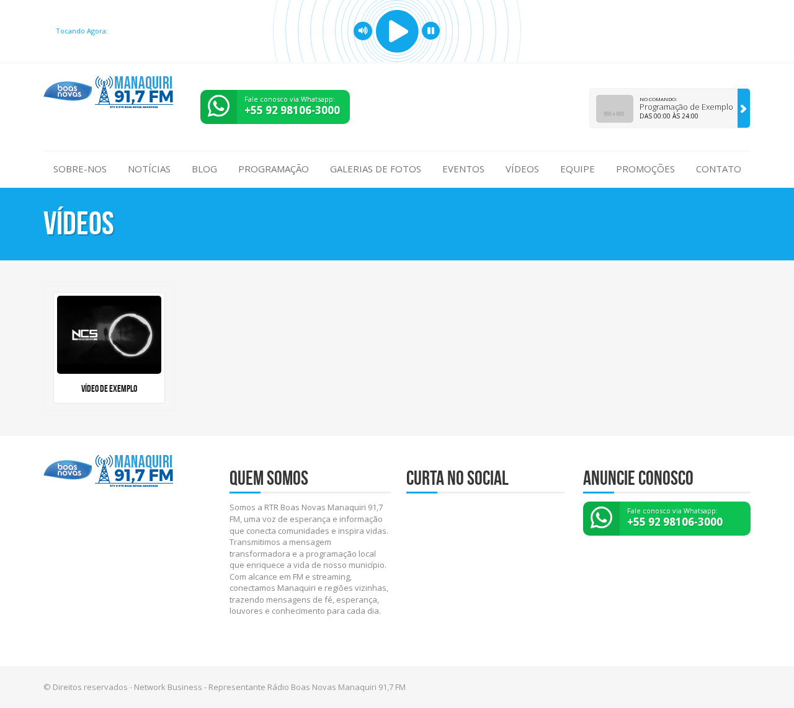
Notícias (149, 168)
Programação (273, 168)
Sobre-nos (80, 168)
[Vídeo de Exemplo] (109, 335)
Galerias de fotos (375, 168)
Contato (718, 168)
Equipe (577, 168)
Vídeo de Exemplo (109, 388)
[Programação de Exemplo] (744, 108)
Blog (204, 168)
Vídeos (522, 168)
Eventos (463, 168)
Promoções (645, 168)
